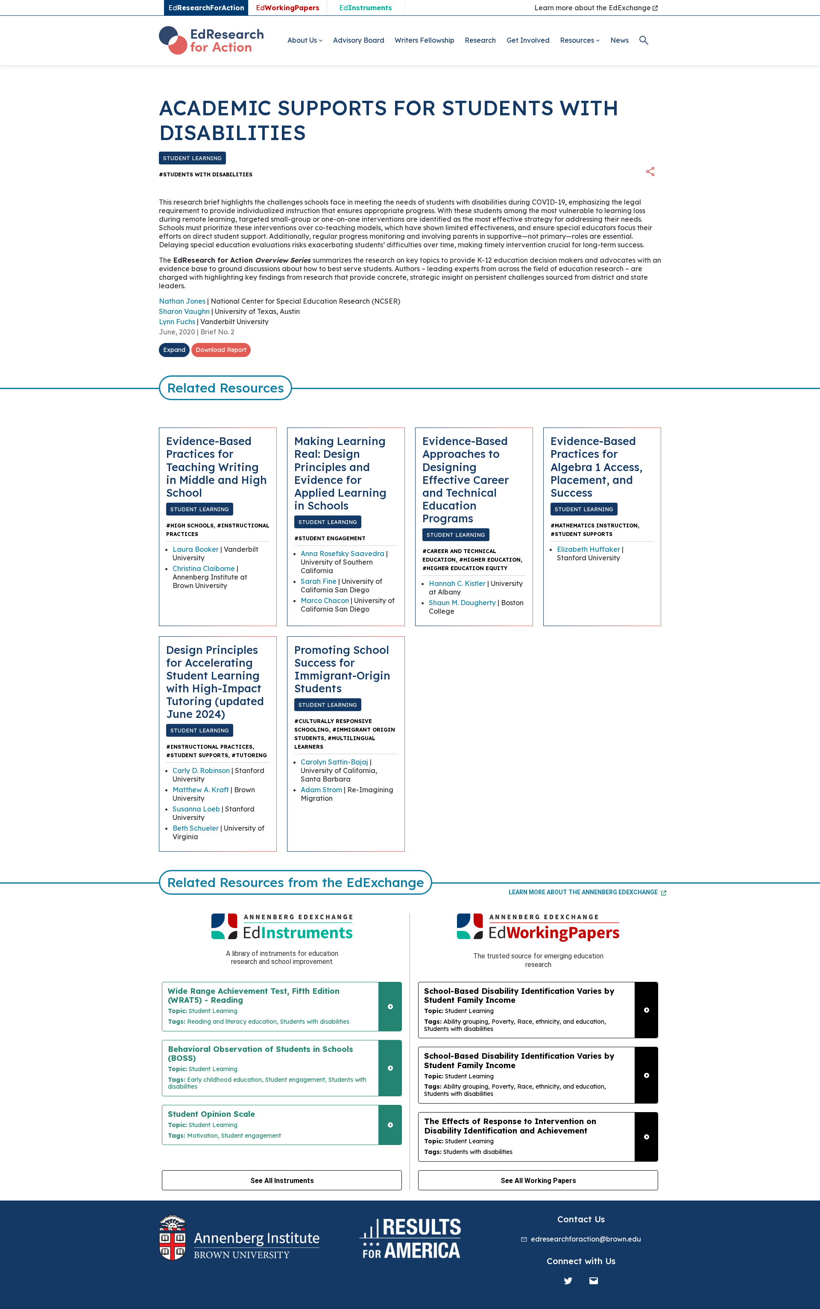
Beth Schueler (196, 828)
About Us (302, 40)
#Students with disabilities (205, 174)
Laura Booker (196, 549)
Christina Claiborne (204, 568)
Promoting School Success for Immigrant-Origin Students (342, 669)
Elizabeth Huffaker (588, 549)
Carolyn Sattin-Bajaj (334, 762)
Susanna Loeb (196, 809)
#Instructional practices (209, 747)
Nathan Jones (182, 301)
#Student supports (581, 534)
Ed (287, 7)
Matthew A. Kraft (201, 789)
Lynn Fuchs (177, 321)
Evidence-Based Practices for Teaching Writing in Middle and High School (216, 466)
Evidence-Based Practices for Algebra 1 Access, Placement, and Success (596, 466)
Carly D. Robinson (201, 770)
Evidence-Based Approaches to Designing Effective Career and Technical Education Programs (465, 479)
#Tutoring (249, 755)
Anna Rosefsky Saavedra (342, 553)
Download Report (221, 350)
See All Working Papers (538, 1181)
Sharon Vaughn (184, 311)
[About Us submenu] (321, 40)
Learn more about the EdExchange (593, 7)
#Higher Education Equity (464, 568)
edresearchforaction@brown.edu (586, 1239)
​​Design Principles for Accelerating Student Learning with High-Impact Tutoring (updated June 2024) (215, 681)
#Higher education (490, 559)
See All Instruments (282, 1181)
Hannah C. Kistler (457, 583)
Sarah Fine (319, 581)
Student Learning (192, 158)
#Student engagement (330, 538)
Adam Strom (321, 789)
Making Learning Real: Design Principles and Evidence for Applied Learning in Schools (340, 473)
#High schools (190, 525)
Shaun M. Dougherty (462, 602)
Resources (577, 40)
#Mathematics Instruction (594, 525)
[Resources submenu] (598, 40)
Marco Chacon (325, 600)
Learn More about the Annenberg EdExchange (584, 892)
